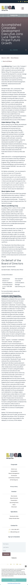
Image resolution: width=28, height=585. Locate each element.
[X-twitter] (18, 2)
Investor (14, 491)
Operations (14, 512)
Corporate (14, 464)
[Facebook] (27, 2)
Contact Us (14, 525)
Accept (14, 580)
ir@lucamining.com (20, 286)
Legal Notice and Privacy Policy (14, 583)
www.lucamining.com (7, 293)
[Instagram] (23, 2)
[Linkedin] (21, 2)
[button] (26, 566)
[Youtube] (25, 2)
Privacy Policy (14, 486)
